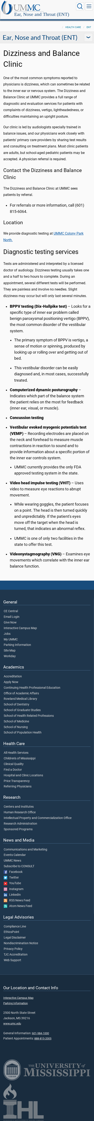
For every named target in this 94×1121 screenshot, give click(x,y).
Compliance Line (15, 926)
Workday (10, 656)
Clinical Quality (14, 764)
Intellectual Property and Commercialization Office (37, 818)
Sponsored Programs (18, 829)
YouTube (14, 883)
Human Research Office (20, 812)
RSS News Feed (18, 900)
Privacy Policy (13, 949)
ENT (89, 27)
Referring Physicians (17, 786)
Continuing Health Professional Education (32, 688)
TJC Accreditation (16, 954)
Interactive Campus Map (20, 628)
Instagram (15, 889)
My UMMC (11, 639)
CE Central (11, 611)
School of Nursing (16, 727)
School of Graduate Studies (22, 710)
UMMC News (12, 860)
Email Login (11, 617)
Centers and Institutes (19, 807)
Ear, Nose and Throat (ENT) (41, 14)
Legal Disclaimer (15, 937)
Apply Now (11, 682)
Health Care (73, 27)
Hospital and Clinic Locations (23, 775)
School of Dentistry (16, 704)
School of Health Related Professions (29, 716)
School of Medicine (16, 721)
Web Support (12, 960)
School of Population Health (23, 732)
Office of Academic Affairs (21, 693)
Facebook (15, 872)
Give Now (10, 622)
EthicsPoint (11, 932)
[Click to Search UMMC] (80, 6)
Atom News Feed (19, 906)
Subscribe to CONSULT (19, 866)
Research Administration (20, 823)
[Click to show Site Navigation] (89, 6)
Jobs (7, 634)
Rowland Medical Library (20, 699)
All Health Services (16, 753)
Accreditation (13, 676)
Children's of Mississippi (19, 758)
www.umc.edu (12, 1023)
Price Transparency (17, 781)
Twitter (13, 877)
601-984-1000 (40, 1033)
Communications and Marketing (25, 849)
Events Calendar (15, 855)
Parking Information (17, 645)
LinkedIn (14, 895)
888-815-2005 (42, 1038)
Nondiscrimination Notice (21, 943)
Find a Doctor (13, 770)
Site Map (10, 650)
